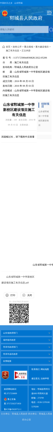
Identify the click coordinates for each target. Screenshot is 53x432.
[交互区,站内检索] (26, 29)
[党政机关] (8, 375)
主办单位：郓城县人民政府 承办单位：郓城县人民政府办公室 (26, 417)
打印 (12, 295)
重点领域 (28, 47)
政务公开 (17, 47)
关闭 (29, 295)
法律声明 (45, 376)
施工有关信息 (12, 50)
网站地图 (45, 367)
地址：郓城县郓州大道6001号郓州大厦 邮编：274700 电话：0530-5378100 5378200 (40, 398)
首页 (8, 47)
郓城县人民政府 (26, 18)
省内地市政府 (9, 340)
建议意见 (36, 376)
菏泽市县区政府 (10, 354)
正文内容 (26, 50)
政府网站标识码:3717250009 (10, 391)
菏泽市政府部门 (10, 347)
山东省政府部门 (10, 333)
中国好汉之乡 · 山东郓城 (11, 3)
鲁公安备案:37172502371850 (12, 401)
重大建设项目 (42, 47)
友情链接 (7, 361)
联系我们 (36, 367)
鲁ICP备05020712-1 (12, 409)
